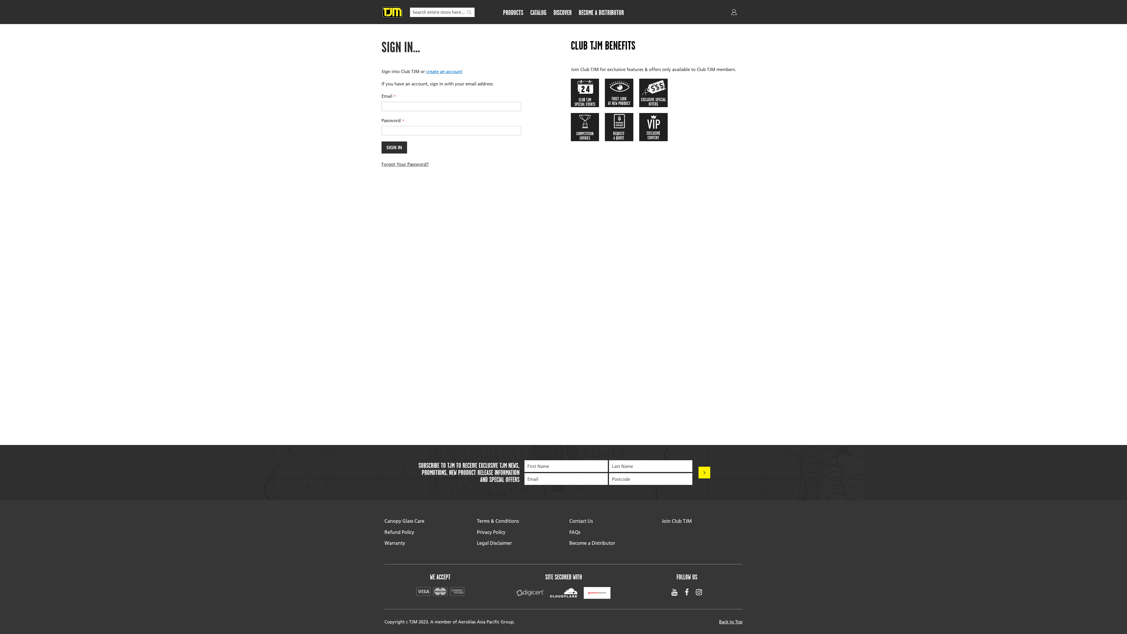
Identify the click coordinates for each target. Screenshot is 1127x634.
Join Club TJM (677, 521)
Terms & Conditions (498, 521)
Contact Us (581, 521)
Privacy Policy (491, 532)
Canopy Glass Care (404, 521)
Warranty (394, 543)
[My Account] (734, 13)
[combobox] (442, 12)
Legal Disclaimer (494, 543)
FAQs (574, 532)
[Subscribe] (704, 472)
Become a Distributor (592, 543)
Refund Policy (399, 532)
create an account (444, 71)
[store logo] (393, 12)
